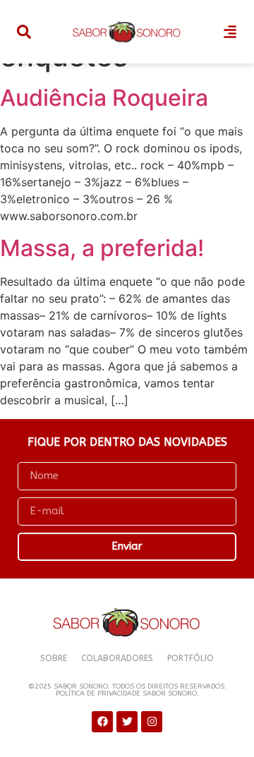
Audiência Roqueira (104, 97)
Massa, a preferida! (102, 248)
